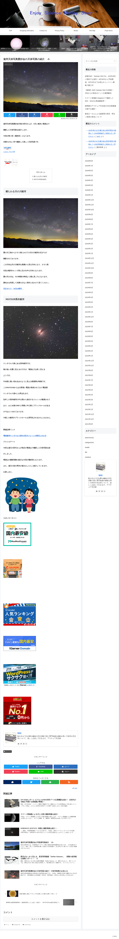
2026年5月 (89, 176)
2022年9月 (89, 370)
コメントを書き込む (40, 919)
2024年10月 (89, 268)
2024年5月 (89, 292)
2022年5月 (89, 390)
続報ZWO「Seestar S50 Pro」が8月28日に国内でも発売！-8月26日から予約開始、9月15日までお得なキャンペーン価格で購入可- (100, 80)
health (87, 447)
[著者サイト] (18, 744)
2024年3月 (89, 302)
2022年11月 (89, 366)
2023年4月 (89, 341)
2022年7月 (89, 380)
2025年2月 (89, 249)
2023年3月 (89, 346)
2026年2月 (89, 190)
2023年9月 (89, 322)
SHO (19, 733)
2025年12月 (89, 200)
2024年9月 (89, 273)
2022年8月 (89, 375)
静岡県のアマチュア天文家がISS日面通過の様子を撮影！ (100, 107)
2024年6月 (89, 288)
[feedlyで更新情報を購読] (24, 744)
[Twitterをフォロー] (21, 744)
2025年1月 (89, 253)
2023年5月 (89, 336)
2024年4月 (89, 297)
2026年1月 (89, 195)
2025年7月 (89, 224)
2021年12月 (89, 414)
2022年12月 (89, 361)
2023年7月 (89, 327)
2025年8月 (89, 219)
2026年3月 (89, 185)
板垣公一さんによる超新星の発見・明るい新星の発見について (100, 115)
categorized (89, 443)
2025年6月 (89, 229)
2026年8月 (89, 161)
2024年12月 (89, 258)
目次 (38, 172)
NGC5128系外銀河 (41, 179)
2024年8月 (89, 278)
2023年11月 (89, 317)
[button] (114, 61)
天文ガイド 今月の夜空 (13, 289)
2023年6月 (89, 331)
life (86, 452)
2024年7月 (89, 283)
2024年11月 (89, 263)
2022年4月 (89, 395)
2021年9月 (89, 424)
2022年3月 (89, 400)
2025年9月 (89, 215)
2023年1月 (89, 356)
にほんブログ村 (9, 152)
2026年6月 (89, 171)
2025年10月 (89, 210)
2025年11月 (89, 205)
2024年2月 (89, 307)
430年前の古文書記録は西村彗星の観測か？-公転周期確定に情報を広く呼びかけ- (102, 133)
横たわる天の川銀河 (40, 176)
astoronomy (8, 751)
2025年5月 (89, 234)
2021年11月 (89, 419)
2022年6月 (89, 385)
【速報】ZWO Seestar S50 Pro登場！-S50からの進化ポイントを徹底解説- (99, 91)
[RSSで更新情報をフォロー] (26, 744)
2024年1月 (89, 312)
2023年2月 (89, 351)
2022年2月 (89, 405)
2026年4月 (89, 180)
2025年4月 (89, 239)
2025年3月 (89, 244)
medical (88, 457)
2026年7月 (89, 166)
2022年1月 (89, 409)
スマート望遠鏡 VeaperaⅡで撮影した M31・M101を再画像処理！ (99, 99)
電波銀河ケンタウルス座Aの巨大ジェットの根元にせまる (24, 436)
